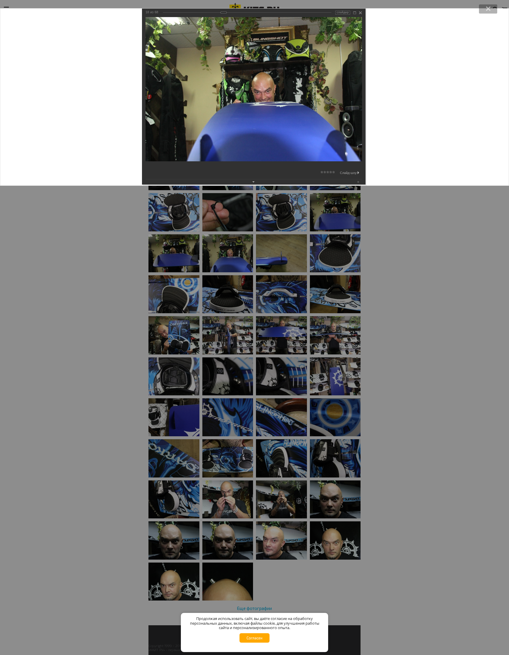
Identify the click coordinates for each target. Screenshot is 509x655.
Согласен (254, 638)
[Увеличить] (355, 13)
